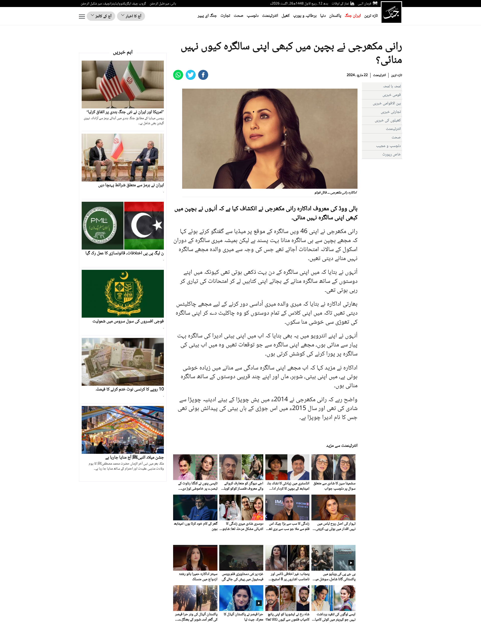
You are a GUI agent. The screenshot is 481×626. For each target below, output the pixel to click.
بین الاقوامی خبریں (387, 103)
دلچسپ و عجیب (388, 146)
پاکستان (335, 16)
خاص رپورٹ (391, 154)
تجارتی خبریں (391, 112)
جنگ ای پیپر (207, 16)
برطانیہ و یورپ (305, 16)
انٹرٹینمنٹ (270, 16)
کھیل (286, 16)
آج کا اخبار (133, 16)
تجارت (225, 16)
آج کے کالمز (102, 16)
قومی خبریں (392, 95)
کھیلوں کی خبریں (388, 120)
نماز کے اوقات (340, 4)
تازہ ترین (371, 16)
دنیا (323, 16)
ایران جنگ (353, 16)
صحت (238, 16)
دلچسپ (253, 16)
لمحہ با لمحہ (392, 86)
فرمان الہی (364, 4)
